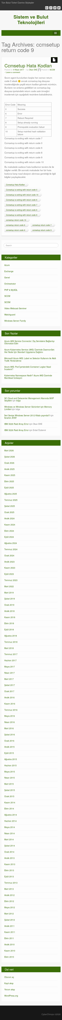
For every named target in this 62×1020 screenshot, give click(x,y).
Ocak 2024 (9, 555)
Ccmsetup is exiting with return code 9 (21, 215)
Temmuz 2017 (10, 654)
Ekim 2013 (9, 870)
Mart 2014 (9, 839)
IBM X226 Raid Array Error (16, 423)
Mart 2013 (9, 888)
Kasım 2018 (9, 617)
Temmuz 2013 (10, 882)
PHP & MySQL (11, 289)
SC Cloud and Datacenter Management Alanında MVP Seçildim (29, 399)
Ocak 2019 (9, 604)
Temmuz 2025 (10, 499)
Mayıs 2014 (9, 827)
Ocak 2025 (9, 512)
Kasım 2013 (9, 864)
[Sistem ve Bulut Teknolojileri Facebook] (50, 8)
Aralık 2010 (9, 944)
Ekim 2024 (9, 530)
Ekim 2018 (9, 623)
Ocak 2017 (9, 691)
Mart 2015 (9, 783)
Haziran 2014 (10, 820)
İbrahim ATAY (10, 417)
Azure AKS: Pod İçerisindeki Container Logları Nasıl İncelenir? (27, 368)
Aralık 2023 (9, 561)
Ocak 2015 (9, 796)
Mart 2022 (9, 586)
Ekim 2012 (9, 901)
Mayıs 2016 (9, 715)
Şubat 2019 (9, 598)
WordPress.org (11, 995)
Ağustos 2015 (10, 759)
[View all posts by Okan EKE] (39, 69)
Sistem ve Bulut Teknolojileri (31, 19)
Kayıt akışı (8, 983)
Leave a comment (13, 72)
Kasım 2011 (9, 932)
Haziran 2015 (10, 765)
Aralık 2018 (9, 611)
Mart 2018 (9, 648)
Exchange (8, 271)
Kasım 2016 (9, 703)
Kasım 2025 (9, 475)
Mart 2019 (9, 592)
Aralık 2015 (9, 746)
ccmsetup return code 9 (41, 230)
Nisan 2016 (9, 722)
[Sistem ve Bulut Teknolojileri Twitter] (59, 8)
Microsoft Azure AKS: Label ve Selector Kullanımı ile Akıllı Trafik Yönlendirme (30, 359)
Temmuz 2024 (10, 549)
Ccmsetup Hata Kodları (28, 65)
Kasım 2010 (9, 950)
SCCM (52, 69)
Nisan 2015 (9, 777)
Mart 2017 (9, 678)
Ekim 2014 (9, 808)
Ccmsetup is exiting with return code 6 (21, 200)
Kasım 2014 (9, 802)
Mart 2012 (9, 913)
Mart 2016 (9, 728)
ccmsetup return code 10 (16, 220)
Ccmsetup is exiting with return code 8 (21, 210)
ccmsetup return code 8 (15, 230)
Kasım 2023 (9, 567)
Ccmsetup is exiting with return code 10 (22, 194)
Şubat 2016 (9, 734)
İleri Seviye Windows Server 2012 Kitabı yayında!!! (27, 415)
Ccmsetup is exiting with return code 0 (21, 189)
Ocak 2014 (9, 851)
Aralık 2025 (9, 469)
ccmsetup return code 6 (15, 225)
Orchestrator (10, 283)
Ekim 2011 (9, 938)
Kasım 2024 (9, 524)
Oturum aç (9, 977)
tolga (18, 400)
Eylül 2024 (9, 536)
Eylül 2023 (9, 573)
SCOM (7, 302)
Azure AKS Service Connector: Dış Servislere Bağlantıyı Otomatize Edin (29, 342)
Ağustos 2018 (10, 635)
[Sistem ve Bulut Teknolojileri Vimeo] (55, 8)
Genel (7, 277)
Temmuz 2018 (10, 641)
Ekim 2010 (9, 956)
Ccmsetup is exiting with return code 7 (21, 205)
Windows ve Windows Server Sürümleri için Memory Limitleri (28, 408)
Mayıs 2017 (9, 666)
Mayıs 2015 (9, 771)
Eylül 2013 (9, 876)
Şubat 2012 (9, 919)
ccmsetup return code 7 (41, 225)
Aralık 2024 (9, 518)
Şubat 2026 (9, 456)
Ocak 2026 (9, 462)
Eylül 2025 (9, 487)
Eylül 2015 (9, 753)
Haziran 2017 (10, 660)
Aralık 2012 (9, 895)
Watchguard (9, 314)
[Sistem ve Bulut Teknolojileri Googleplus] (46, 8)
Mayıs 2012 (9, 907)
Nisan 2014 (9, 833)
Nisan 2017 (9, 672)
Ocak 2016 (9, 740)
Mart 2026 (9, 450)
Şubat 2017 (9, 685)
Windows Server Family (15, 320)
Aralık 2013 (9, 858)
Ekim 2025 (9, 481)
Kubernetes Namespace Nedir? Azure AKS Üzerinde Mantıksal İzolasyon (28, 376)
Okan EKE (33, 69)
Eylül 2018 (9, 629)
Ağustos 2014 (10, 814)
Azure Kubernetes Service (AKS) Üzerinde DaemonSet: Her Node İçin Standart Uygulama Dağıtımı (29, 350)
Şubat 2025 (9, 506)
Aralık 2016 (9, 697)
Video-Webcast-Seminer (15, 308)
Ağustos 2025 (10, 493)
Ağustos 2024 (10, 543)
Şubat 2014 (9, 845)
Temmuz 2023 (10, 580)
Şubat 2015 (9, 790)
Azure (7, 265)
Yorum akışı (9, 989)
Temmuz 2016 (10, 709)
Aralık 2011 (9, 925)
